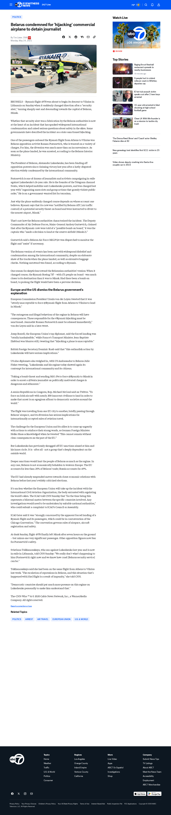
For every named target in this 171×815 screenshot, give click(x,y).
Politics (47, 776)
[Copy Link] (94, 37)
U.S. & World (49, 772)
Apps (110, 763)
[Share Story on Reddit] (76, 37)
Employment (148, 780)
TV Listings (147, 763)
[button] (11, 4)
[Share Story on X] (69, 37)
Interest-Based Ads (98, 804)
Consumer (48, 780)
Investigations (114, 772)
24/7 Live (46, 4)
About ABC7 (148, 768)
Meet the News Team (152, 772)
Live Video (112, 759)
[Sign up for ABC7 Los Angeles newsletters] (31, 793)
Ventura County (81, 772)
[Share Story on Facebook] (63, 37)
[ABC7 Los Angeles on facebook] (12, 793)
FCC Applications (130, 804)
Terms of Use (84, 804)
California (78, 776)
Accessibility (148, 776)
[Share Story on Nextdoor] (82, 37)
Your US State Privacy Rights (68, 804)
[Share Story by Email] (88, 37)
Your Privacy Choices (29, 804)
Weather (47, 763)
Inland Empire (80, 768)
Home (46, 759)
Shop (110, 776)
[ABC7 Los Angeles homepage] (27, 5)
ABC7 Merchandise (151, 785)
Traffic (46, 768)
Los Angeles (79, 759)
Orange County (81, 763)
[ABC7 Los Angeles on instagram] (25, 793)
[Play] (136, 35)
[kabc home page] (17, 759)
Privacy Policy (14, 804)
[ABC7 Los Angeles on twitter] (18, 793)
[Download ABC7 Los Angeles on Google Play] (154, 794)
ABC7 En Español (115, 768)
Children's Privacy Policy (47, 804)
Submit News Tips (151, 759)
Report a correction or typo (21, 606)
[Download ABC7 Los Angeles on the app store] (140, 794)
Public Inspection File (114, 804)
